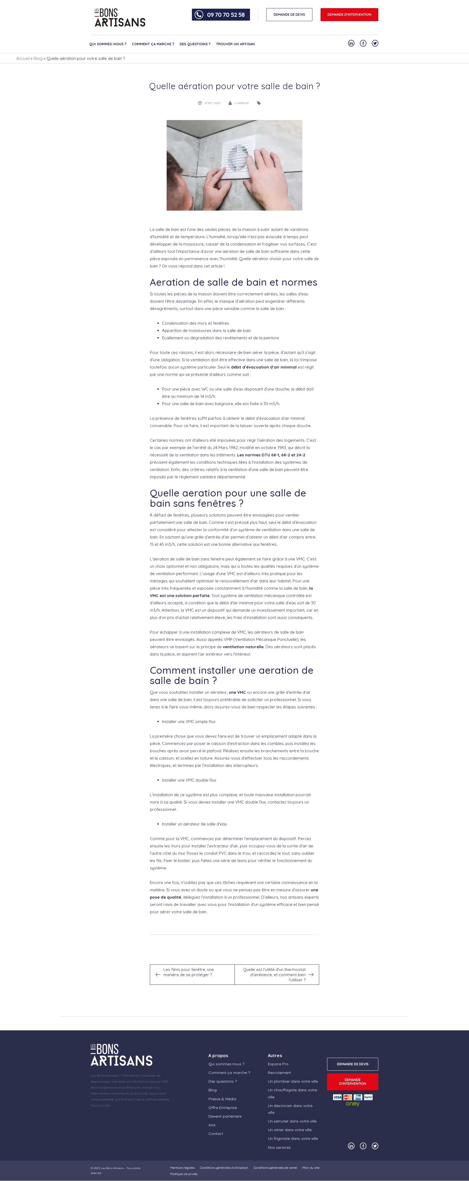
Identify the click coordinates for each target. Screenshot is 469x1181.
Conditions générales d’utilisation (224, 1168)
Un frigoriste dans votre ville (293, 1138)
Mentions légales (182, 1168)
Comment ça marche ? (153, 44)
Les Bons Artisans (112, 1168)
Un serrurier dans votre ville (292, 1121)
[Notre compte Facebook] (363, 43)
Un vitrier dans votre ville (290, 1130)
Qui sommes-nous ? (107, 44)
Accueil (23, 58)
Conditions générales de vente (275, 1168)
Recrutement (279, 1072)
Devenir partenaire (225, 1116)
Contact (215, 1133)
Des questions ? (195, 44)
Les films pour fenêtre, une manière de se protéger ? (188, 972)
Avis (212, 1124)
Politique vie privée (183, 1174)
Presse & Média (222, 1098)
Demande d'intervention (349, 14)
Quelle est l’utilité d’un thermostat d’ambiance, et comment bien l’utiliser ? (274, 974)
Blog (38, 58)
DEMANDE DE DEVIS (289, 14)
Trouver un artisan (235, 44)
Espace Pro (278, 1063)
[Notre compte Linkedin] (351, 43)
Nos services (279, 1147)
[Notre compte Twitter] (375, 43)
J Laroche (241, 103)
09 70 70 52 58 (226, 14)
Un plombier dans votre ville (293, 1081)
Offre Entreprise (222, 1107)
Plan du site (310, 1168)
